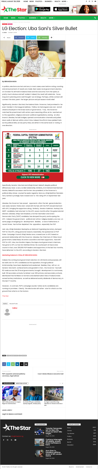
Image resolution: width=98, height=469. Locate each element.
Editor (5, 32)
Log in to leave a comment (12, 414)
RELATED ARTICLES (8, 383)
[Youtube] (95, 1)
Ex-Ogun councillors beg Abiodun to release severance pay (53, 403)
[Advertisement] (32, 339)
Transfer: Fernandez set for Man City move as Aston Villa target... (54, 431)
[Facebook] (86, 1)
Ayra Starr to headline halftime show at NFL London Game (54, 453)
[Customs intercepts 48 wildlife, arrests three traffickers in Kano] (39, 442)
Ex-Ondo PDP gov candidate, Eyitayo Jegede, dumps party (32, 402)
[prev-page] (60, 383)
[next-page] (62, 383)
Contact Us (89, 467)
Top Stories (70, 433)
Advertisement (80, 467)
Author (5, 304)
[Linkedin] (17, 364)
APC (8, 355)
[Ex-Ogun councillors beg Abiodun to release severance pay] (53, 393)
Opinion (9, 22)
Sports (69, 442)
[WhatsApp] (13, 364)
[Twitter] (92, 1)
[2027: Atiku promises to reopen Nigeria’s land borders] (11, 393)
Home (25, 1)
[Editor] (7, 311)
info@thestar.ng (17, 436)
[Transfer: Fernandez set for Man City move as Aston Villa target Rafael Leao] (39, 431)
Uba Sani (24, 355)
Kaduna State (14, 355)
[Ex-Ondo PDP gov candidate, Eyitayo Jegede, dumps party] (32, 393)
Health (57, 1)
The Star (5, 296)
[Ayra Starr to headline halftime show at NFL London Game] (39, 453)
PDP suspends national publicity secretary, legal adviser (13, 375)
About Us (71, 467)
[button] (95, 18)
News (31, 1)
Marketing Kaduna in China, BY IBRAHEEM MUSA (19, 255)
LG (19, 355)
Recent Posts (14, 304)
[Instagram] (89, 1)
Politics (38, 1)
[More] (51, 37)
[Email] (22, 364)
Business (48, 1)
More (64, 1)
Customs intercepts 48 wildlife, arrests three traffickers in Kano (54, 442)
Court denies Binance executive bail (50, 374)
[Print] (26, 364)
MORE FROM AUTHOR (21, 383)
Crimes (69, 431)
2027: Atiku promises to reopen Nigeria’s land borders (11, 402)
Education (70, 445)
